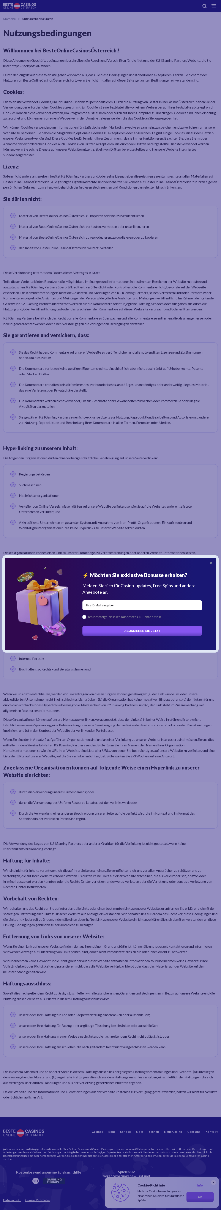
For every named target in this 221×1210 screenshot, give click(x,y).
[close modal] (210, 563)
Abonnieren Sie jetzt (142, 631)
